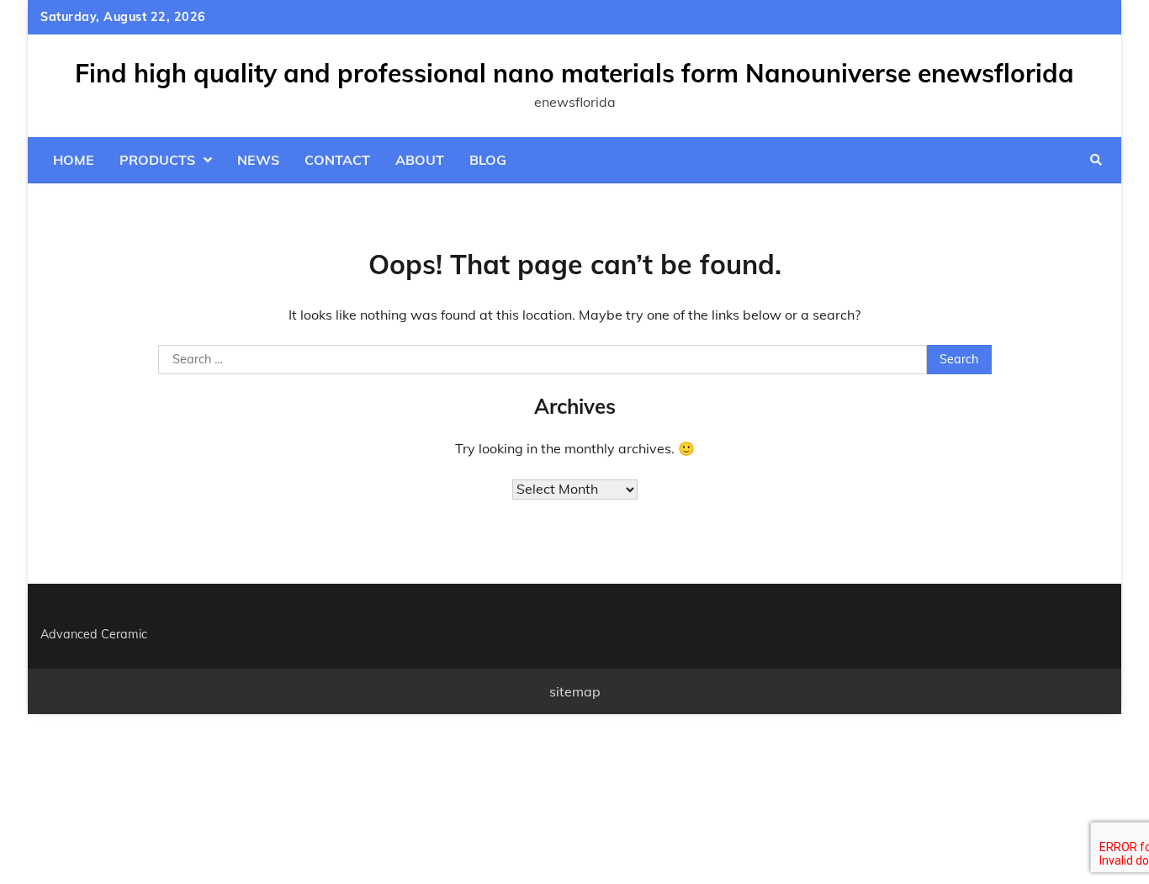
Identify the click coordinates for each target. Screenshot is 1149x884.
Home (73, 159)
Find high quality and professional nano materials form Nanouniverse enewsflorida (574, 73)
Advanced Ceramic (93, 634)
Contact (337, 159)
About (419, 159)
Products (157, 159)
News (258, 159)
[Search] (1096, 159)
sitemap (575, 691)
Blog (487, 159)
